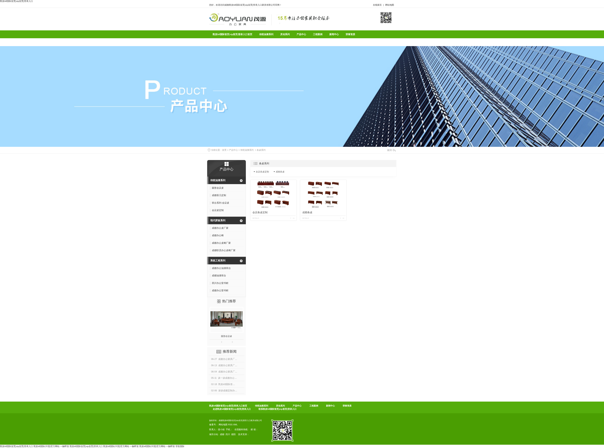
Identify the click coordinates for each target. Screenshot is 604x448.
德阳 (233, 434)
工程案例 (313, 405)
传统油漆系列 (247, 150)
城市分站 (213, 434)
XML (235, 424)
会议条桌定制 (262, 171)
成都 (222, 434)
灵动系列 (280, 405)
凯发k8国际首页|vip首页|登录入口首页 (228, 405)
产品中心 (233, 150)
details (255, 218)
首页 (224, 150)
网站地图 (389, 5)
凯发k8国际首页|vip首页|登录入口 (16, 446)
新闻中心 (330, 405)
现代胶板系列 (217, 220)
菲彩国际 (180, 446)
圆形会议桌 (226, 336)
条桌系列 (261, 150)
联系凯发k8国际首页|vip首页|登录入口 (277, 409)
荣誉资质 (347, 405)
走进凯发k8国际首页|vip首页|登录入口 (232, 409)
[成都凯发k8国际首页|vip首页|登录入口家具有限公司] (237, 19)
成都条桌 (280, 171)
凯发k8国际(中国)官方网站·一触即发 (51, 446)
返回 (389, 150)
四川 (228, 434)
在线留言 (377, 5)
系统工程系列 (217, 260)
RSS (230, 424)
